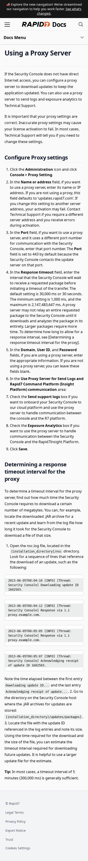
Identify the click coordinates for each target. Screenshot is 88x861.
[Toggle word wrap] (69, 579)
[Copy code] (77, 579)
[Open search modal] (81, 24)
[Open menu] (7, 24)
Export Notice (15, 830)
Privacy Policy (15, 821)
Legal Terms (14, 812)
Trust (9, 839)
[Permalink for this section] (75, 53)
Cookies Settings (17, 848)
